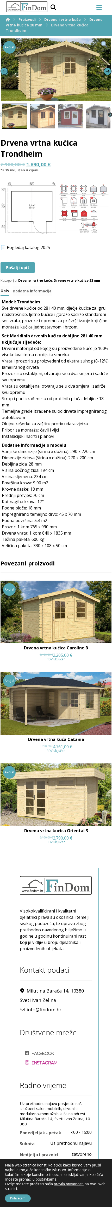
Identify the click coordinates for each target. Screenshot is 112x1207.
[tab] (5, 291)
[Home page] (8, 19)
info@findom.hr (44, 1009)
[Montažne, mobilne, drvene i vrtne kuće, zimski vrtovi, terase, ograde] (26, 6)
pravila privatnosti (69, 1183)
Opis (5, 290)
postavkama (46, 1179)
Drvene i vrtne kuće (35, 280)
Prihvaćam (18, 1198)
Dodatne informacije (32, 290)
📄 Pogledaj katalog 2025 (25, 247)
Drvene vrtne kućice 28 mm (77, 280)
